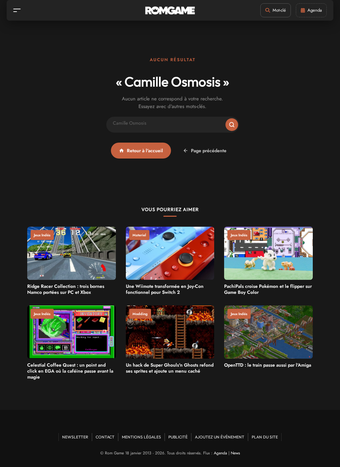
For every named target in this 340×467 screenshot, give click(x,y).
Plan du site (265, 436)
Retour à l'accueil (145, 150)
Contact (105, 436)
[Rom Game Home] (170, 10)
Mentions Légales (141, 436)
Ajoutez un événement (219, 436)
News (235, 453)
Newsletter (75, 436)
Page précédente (208, 150)
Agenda (220, 453)
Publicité (178, 436)
